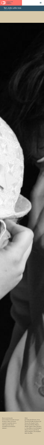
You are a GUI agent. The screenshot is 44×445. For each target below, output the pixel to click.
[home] (7, 2)
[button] (41, 3)
